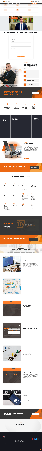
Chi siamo (17, 3)
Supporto (17, 252)
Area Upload (21, 252)
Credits (27, 449)
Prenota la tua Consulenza (8, 3)
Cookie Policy (8, 442)
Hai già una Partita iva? (13, 44)
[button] (34, 3)
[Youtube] (32, 439)
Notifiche (33, 252)
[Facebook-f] (34, 439)
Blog (19, 3)
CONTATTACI (26, 158)
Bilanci (13, 252)
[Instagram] (38, 439)
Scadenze (25, 252)
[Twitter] (36, 439)
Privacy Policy (4, 442)
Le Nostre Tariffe (13, 3)
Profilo (29, 252)
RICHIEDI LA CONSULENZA (34, 167)
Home (3, 3)
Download (8, 252)
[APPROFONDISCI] (2, 135)
